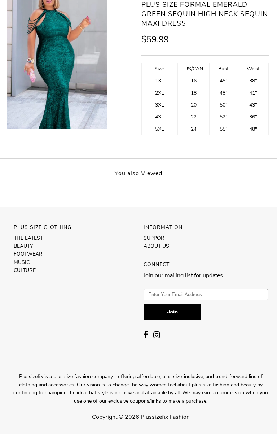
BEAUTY (23, 246)
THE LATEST (28, 238)
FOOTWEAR (28, 254)
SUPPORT (155, 238)
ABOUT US (156, 246)
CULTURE (25, 270)
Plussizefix (154, 417)
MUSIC (22, 262)
